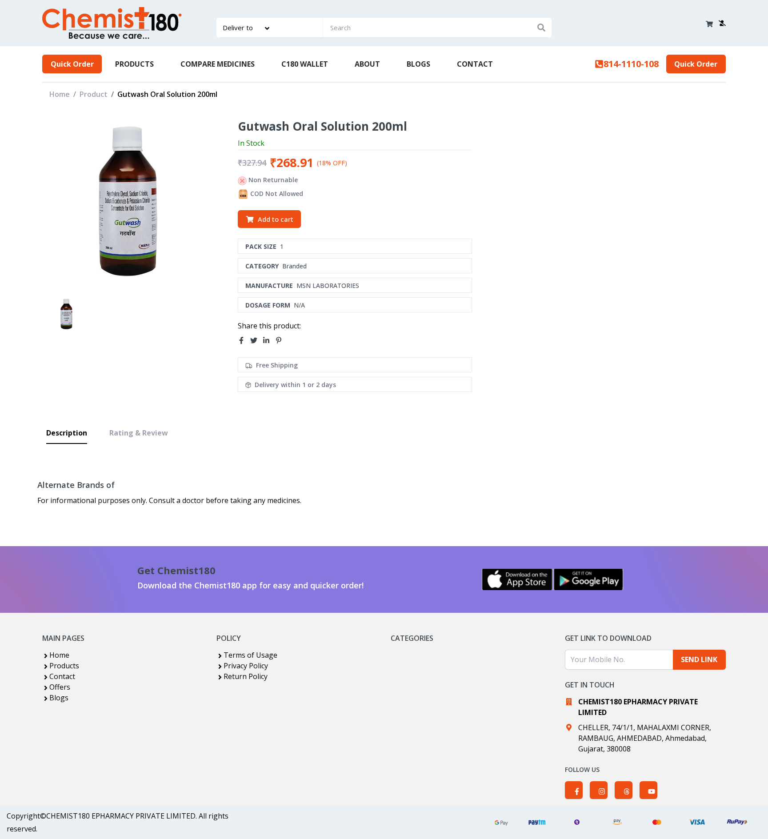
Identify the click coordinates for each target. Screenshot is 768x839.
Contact (62, 676)
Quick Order (72, 64)
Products (64, 666)
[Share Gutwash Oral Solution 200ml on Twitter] (256, 340)
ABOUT (367, 64)
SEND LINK (699, 659)
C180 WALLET (304, 64)
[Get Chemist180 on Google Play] (588, 579)
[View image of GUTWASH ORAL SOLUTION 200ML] (66, 314)
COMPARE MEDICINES (217, 64)
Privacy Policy (246, 666)
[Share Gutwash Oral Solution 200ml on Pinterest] (281, 340)
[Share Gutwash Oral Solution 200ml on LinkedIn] (269, 340)
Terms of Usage (250, 655)
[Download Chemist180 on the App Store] (517, 579)
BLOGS (418, 64)
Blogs (58, 698)
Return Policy (246, 676)
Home (59, 94)
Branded (294, 266)
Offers (59, 687)
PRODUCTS (134, 64)
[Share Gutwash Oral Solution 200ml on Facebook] (244, 340)
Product (94, 94)
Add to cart (275, 219)
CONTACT (475, 64)
